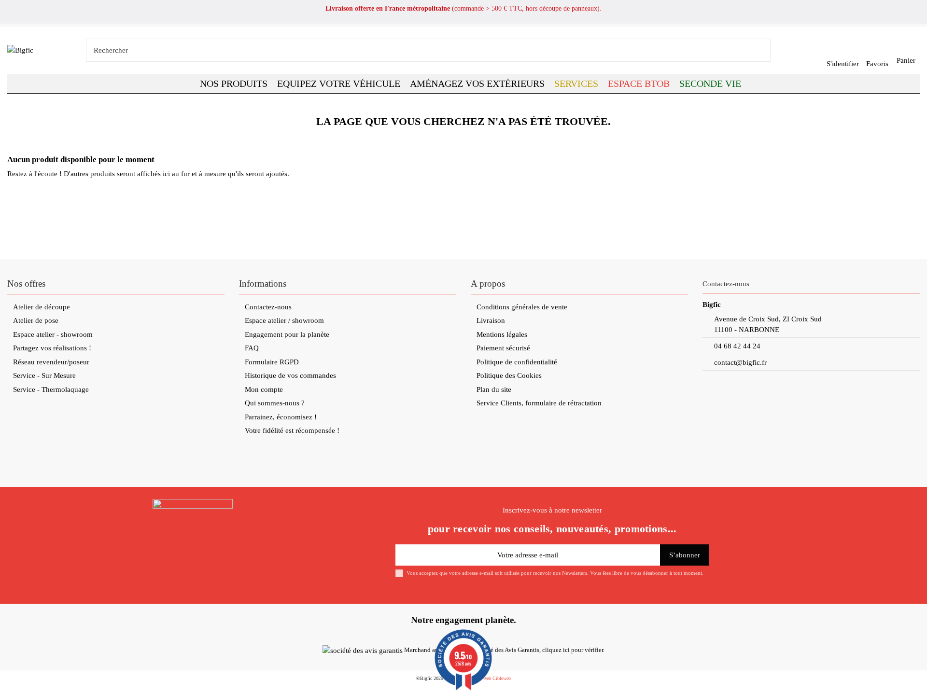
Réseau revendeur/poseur (51, 362)
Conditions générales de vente (522, 307)
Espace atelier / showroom (284, 320)
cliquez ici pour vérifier (572, 650)
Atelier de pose (35, 320)
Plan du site (494, 389)
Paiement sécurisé (503, 348)
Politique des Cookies (509, 375)
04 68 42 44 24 (737, 346)
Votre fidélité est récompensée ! (292, 430)
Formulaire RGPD (272, 362)
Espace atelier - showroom (53, 334)
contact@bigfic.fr (740, 362)
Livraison (491, 320)
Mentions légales (502, 334)
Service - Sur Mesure (44, 375)
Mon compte (264, 389)
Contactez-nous (268, 307)
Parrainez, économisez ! (281, 417)
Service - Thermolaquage (51, 389)
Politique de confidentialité (517, 362)
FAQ (252, 348)
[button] (638, 83)
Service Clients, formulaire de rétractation (539, 403)
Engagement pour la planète (287, 334)
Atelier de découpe (41, 307)
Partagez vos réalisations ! (52, 348)
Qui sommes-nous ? (275, 403)
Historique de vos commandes (290, 375)
